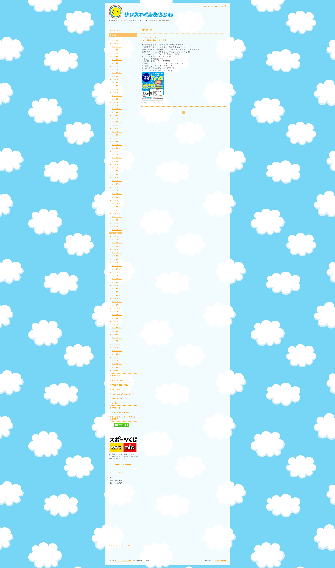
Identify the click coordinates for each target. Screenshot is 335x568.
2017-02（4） (117, 282)
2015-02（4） (117, 360)
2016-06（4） (117, 308)
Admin (223, 561)
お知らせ (113, 35)
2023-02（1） (117, 138)
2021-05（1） (117, 190)
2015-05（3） (117, 351)
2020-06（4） (117, 213)
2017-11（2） (117, 256)
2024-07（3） (117, 92)
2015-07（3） (117, 344)
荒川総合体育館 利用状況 (120, 385)
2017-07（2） (117, 269)
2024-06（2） (117, 96)
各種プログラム (116, 376)
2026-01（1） (117, 53)
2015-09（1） (117, 337)
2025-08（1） (117, 66)
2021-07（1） (117, 184)
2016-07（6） (117, 305)
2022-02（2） (117, 164)
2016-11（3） (117, 292)
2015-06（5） (117, 347)
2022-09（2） (117, 145)
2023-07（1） (117, 125)
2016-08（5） (117, 302)
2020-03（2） (117, 223)
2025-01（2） (117, 79)
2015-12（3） (117, 328)
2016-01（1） (117, 324)
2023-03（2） (117, 135)
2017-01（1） (117, 285)
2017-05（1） (117, 275)
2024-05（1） (117, 99)
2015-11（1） (117, 331)
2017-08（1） (117, 266)
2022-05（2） (117, 158)
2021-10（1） (117, 174)
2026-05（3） (117, 46)
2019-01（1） (117, 230)
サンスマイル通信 (117, 380)
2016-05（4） (117, 311)
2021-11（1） (117, 171)
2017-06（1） (117, 272)
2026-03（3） (117, 50)
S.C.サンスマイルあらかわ (120, 412)
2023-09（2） (117, 118)
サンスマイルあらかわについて (122, 394)
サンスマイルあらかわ (123, 561)
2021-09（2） (117, 177)
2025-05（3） (117, 69)
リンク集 (113, 403)
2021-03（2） (117, 197)
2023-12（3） (117, 112)
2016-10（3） (117, 295)
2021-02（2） (117, 200)
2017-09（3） (117, 262)
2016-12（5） (117, 288)
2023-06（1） (117, 128)
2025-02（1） (117, 76)
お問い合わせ (115, 408)
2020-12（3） (117, 207)
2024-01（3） (117, 109)
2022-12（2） (117, 141)
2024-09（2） (117, 89)
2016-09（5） (117, 298)
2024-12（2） (117, 82)
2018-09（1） (117, 236)
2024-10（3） (117, 86)
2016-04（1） (117, 315)
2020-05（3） (117, 216)
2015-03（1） (117, 357)
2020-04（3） (117, 220)
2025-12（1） (117, 56)
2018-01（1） (117, 252)
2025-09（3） (117, 63)
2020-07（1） (117, 210)
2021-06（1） (117, 187)
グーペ (217, 561)
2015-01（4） (117, 364)
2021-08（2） (117, 181)
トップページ (115, 30)
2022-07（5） (117, 151)
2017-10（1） (117, 259)
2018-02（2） (117, 249)
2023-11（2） (117, 115)
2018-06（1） (117, 243)
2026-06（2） (117, 43)
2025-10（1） (117, 60)
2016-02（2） (117, 321)
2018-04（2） (117, 246)
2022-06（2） (117, 154)
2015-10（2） (117, 334)
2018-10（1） (117, 233)
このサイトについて (117, 399)
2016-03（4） (117, 318)
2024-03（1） (117, 105)
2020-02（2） (117, 226)
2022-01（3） (117, 167)
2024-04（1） (117, 102)
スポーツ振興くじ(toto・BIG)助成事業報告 (122, 418)
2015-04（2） (117, 354)
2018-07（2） (117, 239)
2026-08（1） (117, 40)
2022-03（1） (117, 161)
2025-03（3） (117, 73)
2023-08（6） (117, 122)
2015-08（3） (117, 341)
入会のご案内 (115, 389)
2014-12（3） (117, 367)
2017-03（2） (117, 279)
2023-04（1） (117, 131)
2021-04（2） (117, 194)
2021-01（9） (117, 203)
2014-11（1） (117, 370)
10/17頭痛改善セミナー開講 (154, 40)
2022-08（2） (117, 148)
